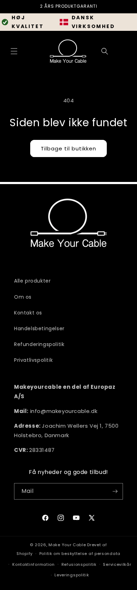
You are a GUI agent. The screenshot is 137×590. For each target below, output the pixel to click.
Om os (23, 296)
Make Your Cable (67, 545)
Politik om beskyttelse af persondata (79, 553)
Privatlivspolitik (33, 360)
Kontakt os (28, 312)
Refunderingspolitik (39, 344)
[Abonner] (115, 491)
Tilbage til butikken (68, 148)
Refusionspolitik (79, 564)
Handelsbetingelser (39, 328)
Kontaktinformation (33, 564)
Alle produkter (32, 280)
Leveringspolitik (71, 575)
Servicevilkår (117, 564)
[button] (14, 51)
